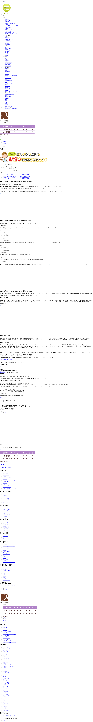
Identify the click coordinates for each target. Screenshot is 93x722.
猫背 (6, 70)
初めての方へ (8, 19)
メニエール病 (8, 41)
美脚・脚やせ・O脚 (9, 32)
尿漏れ (6, 100)
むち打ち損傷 (8, 40)
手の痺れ (7, 55)
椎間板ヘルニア (8, 62)
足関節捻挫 (7, 86)
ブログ (4, 110)
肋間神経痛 (7, 68)
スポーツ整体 (8, 31)
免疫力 (6, 102)
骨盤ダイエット (8, 29)
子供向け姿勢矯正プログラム (11, 33)
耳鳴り (6, 103)
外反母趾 (7, 74)
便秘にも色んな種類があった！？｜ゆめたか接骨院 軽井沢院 (16, 176)
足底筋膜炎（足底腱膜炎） (11, 75)
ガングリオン (8, 78)
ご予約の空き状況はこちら (6, 359)
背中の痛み (7, 71)
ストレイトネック (9, 39)
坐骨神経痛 (7, 60)
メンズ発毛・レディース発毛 (11, 25)
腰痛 (6, 59)
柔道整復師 (2, 372)
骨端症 (6, 90)
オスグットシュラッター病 (11, 91)
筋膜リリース (8, 20)
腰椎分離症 (7, 64)
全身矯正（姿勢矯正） (10, 23)
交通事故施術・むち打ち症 (11, 108)
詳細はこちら (3, 397)
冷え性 (6, 104)
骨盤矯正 (7, 21)
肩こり (6, 47)
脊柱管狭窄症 (8, 63)
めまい (6, 95)
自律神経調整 (8, 27)
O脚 (6, 82)
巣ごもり (7, 98)
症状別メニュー (6, 143)
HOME (4, 141)
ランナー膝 (7, 76)
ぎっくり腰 (7, 58)
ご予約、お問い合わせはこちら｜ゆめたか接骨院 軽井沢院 (16, 178)
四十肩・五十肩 (8, 48)
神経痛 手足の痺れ (9, 94)
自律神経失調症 (8, 96)
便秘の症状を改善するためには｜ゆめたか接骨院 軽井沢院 (16, 177)
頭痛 (6, 36)
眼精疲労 (7, 43)
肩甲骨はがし (8, 50)
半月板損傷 (7, 88)
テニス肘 (7, 51)
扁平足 (6, 84)
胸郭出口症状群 (8, 54)
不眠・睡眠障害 (8, 106)
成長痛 (6, 87)
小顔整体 (7, 24)
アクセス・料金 (5, 467)
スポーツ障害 (8, 66)
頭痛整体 (7, 28)
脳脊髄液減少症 (8, 44)
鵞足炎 (6, 79)
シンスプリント (8, 83)
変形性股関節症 (8, 80)
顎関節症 (7, 37)
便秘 (6, 99)
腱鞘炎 (6, 52)
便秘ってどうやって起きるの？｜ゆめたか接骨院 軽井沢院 (16, 174)
